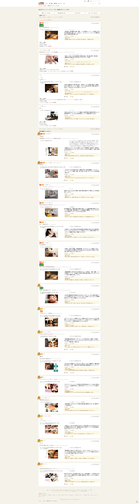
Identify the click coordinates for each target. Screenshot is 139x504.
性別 (85, 1)
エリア (46, 3)
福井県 (45, 5)
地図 (60, 81)
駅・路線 (51, 3)
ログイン (94, 1)
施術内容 (55, 3)
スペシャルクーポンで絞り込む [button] (45, 19)
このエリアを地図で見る (95, 128)
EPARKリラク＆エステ (41, 3)
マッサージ (40, 5)
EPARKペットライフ (42, 496)
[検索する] (99, 3)
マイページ (98, 1)
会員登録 (91, 1)
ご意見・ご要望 (62, 3)
